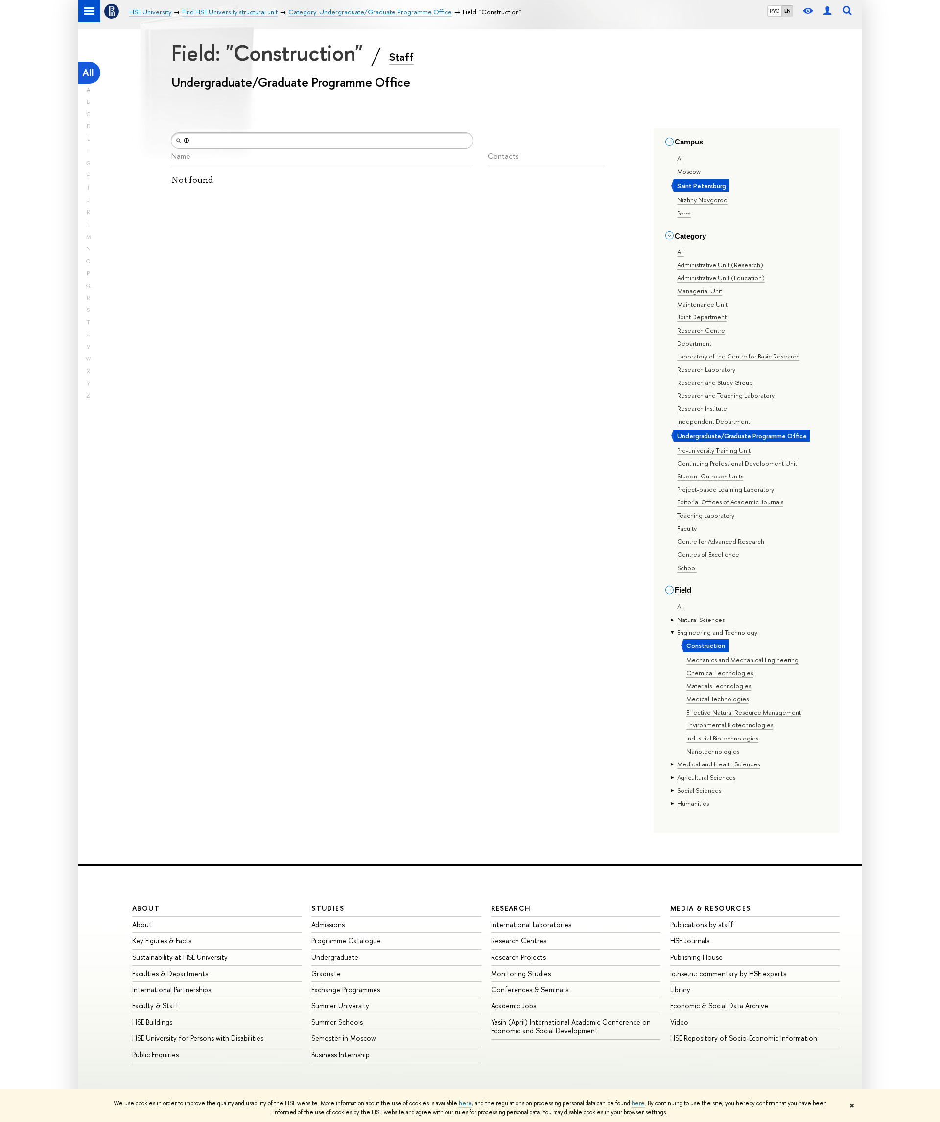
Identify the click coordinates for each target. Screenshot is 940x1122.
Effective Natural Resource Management (743, 712)
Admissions (328, 924)
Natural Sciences (701, 619)
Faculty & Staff (155, 1005)
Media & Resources (710, 908)
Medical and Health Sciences (718, 764)
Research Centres (518, 940)
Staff (401, 56)
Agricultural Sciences (706, 777)
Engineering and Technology (717, 632)
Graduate (326, 973)
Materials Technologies (718, 685)
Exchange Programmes (345, 989)
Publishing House (696, 957)
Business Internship (340, 1054)
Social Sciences (699, 790)
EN (787, 10)
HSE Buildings (152, 1022)
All (88, 73)
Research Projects (518, 957)
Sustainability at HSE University (180, 957)
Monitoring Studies (521, 973)
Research (511, 908)
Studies (327, 908)
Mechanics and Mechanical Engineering (742, 659)
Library (680, 989)
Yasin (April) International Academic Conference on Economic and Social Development (571, 1026)
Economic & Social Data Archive (719, 1005)
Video (679, 1022)
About (146, 908)
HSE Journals (689, 940)
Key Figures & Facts (161, 940)
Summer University (340, 1005)
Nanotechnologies (712, 751)
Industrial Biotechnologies (722, 738)
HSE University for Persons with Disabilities (197, 1038)
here (465, 1103)
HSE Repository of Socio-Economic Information (743, 1038)
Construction (705, 645)
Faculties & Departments (170, 973)
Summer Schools (337, 1022)
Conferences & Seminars (529, 989)
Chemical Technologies (719, 672)
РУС (774, 10)
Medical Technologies (717, 698)
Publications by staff (701, 924)
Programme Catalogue (346, 940)
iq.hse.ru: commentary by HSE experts (728, 973)
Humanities (693, 803)
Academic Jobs (513, 1005)
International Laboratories (531, 924)
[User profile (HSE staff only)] (827, 11)
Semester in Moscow (343, 1038)
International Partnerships (171, 989)
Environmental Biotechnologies (729, 724)
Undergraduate (334, 957)
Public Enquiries (155, 1054)
